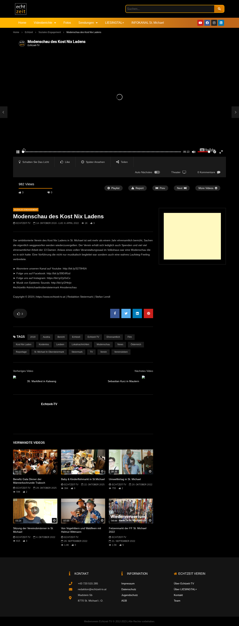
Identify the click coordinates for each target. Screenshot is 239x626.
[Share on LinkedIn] (137, 313)
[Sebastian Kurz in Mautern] (147, 381)
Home (22, 22)
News (120, 344)
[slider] (101, 152)
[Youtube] (200, 23)
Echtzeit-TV (23, 223)
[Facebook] (207, 23)
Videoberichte (43, 22)
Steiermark (77, 352)
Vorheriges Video (23, 370)
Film (130, 337)
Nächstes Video (144, 370)
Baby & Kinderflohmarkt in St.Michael (83, 479)
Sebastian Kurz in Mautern (123, 381)
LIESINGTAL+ (114, 22)
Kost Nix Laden (23, 344)
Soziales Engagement (49, 32)
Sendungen (86, 22)
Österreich (136, 344)
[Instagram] (214, 23)
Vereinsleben (121, 352)
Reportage (21, 352)
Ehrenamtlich (113, 337)
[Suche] (219, 9)
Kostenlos (44, 344)
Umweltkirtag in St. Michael (125, 479)
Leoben (60, 344)
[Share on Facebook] (115, 313)
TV (91, 352)
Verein (103, 352)
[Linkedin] (221, 23)
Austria (46, 337)
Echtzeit (29, 32)
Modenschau (103, 344)
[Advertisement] (192, 236)
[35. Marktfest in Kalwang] (3, 112)
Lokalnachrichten (80, 344)
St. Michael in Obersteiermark (49, 352)
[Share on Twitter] (126, 313)
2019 (32, 337)
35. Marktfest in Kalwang (41, 381)
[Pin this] (148, 313)
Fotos (67, 22)
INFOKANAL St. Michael (147, 22)
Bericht (61, 337)
